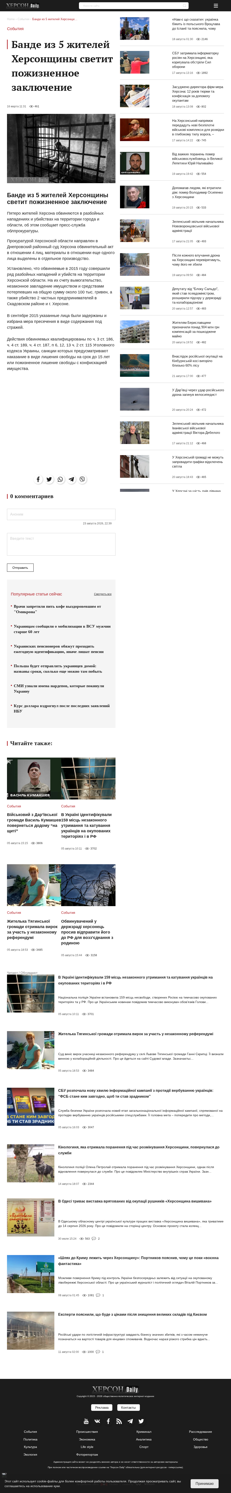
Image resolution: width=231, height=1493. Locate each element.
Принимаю (205, 1484)
